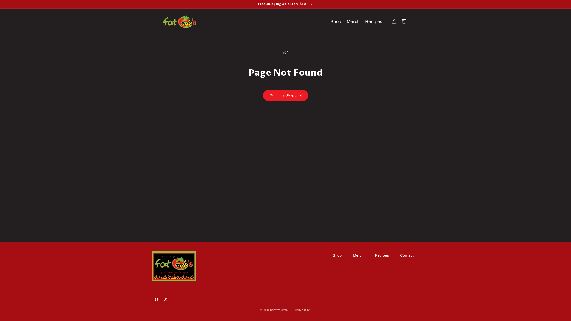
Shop (337, 255)
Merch (358, 255)
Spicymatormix (279, 310)
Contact (407, 255)
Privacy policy (302, 309)
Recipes (382, 255)
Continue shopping (286, 95)
